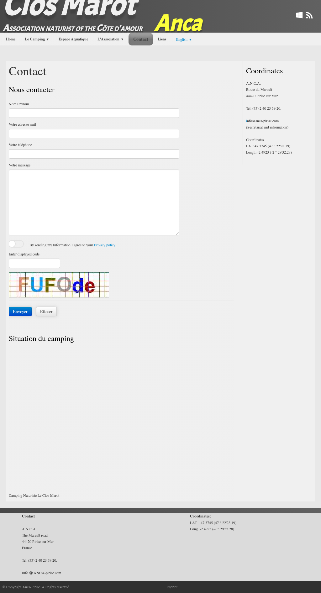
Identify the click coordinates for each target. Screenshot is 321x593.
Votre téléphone (20, 144)
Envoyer (20, 311)
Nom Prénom (19, 103)
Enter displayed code (24, 253)
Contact (140, 39)
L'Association (110, 39)
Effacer (46, 311)
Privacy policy (104, 244)
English (184, 39)
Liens (162, 39)
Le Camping (37, 39)
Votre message (19, 164)
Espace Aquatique (73, 39)
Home (10, 39)
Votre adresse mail (22, 124)
